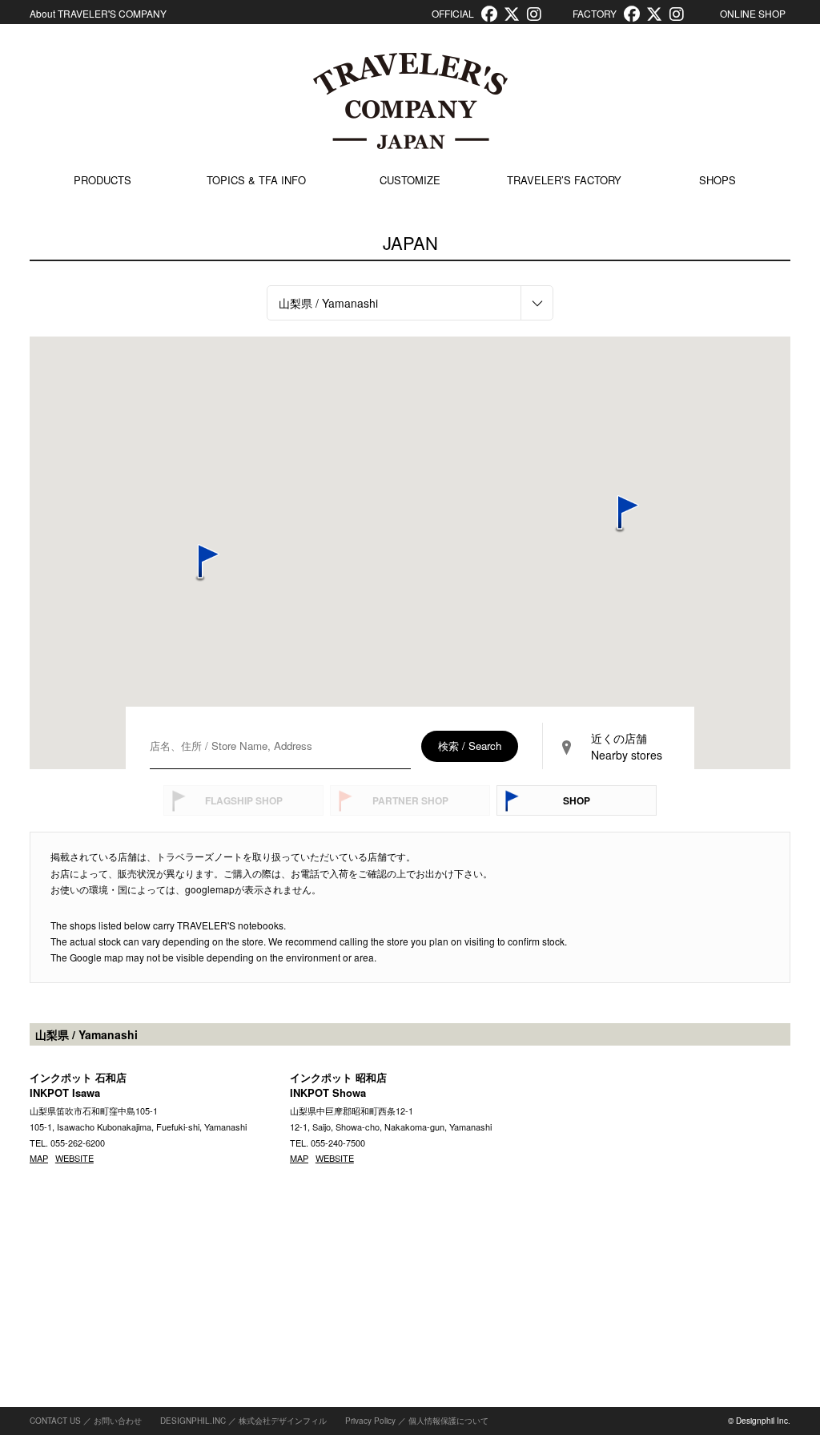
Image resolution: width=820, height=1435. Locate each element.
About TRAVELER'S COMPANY (98, 13)
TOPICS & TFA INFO (256, 179)
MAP (39, 1157)
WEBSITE (74, 1157)
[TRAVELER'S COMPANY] (410, 101)
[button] (619, 514)
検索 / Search (469, 745)
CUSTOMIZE (410, 179)
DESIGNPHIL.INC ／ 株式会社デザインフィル (243, 1420)
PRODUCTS (102, 179)
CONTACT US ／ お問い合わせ (86, 1420)
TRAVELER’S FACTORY (564, 179)
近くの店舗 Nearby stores (626, 746)
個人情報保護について (448, 1420)
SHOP (576, 800)
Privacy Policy (370, 1420)
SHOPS (717, 179)
